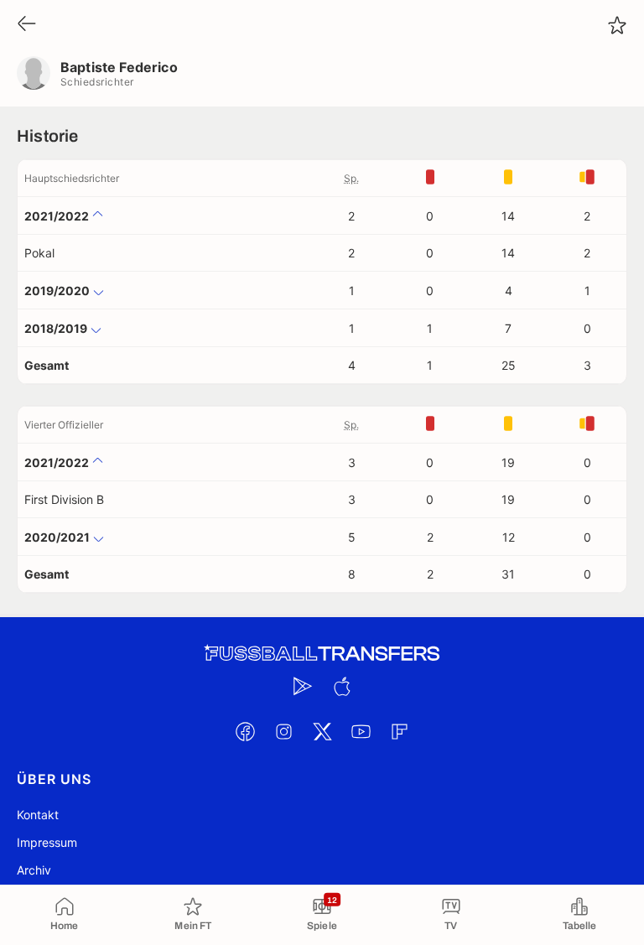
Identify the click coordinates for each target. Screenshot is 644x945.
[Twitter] (322, 731)
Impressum (47, 842)
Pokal (39, 253)
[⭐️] (617, 25)
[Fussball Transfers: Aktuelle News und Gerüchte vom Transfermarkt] (322, 653)
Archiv (34, 870)
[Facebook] (244, 731)
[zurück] (27, 24)
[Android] (302, 685)
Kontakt (38, 814)
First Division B (64, 499)
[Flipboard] (399, 731)
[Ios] (341, 685)
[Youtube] (360, 731)
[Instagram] (283, 731)
